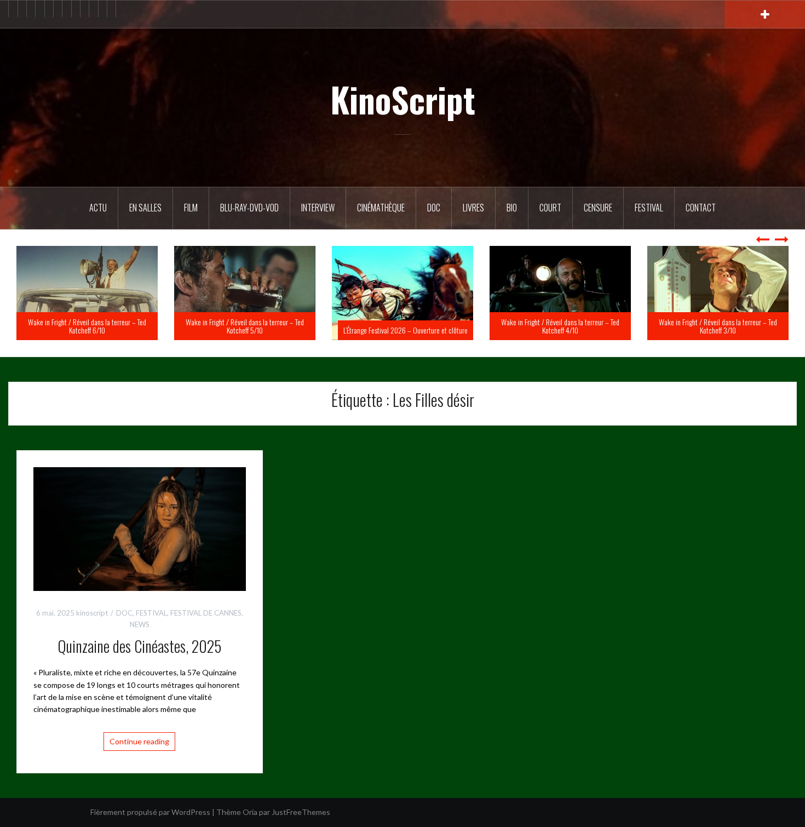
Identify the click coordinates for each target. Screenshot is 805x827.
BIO (512, 207)
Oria (250, 812)
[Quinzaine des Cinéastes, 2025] (139, 527)
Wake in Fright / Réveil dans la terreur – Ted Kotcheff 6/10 (240, 326)
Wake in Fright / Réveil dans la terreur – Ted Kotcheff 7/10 (83, 326)
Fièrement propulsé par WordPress (150, 812)
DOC (433, 207)
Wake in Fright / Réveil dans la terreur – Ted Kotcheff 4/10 (713, 326)
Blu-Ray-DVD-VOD (249, 207)
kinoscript (92, 612)
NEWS (140, 624)
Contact (701, 207)
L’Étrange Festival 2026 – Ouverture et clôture (559, 330)
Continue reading (139, 741)
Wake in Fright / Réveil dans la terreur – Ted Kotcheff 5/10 (398, 326)
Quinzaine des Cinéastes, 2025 (139, 646)
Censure (598, 207)
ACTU (98, 207)
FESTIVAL (151, 612)
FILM (191, 207)
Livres (473, 207)
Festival (649, 207)
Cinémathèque (381, 207)
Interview (318, 207)
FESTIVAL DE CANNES (206, 612)
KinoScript (402, 99)
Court (550, 207)
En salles (145, 207)
